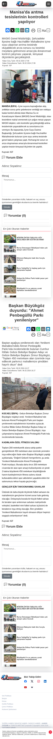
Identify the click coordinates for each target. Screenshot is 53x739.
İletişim (4, 698)
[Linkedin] (45, 681)
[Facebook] (25, 681)
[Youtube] (25, 687)
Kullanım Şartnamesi (9, 709)
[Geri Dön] (4, 4)
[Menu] (48, 4)
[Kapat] (50, 732)
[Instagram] (38, 681)
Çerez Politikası (7, 707)
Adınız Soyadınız (11, 166)
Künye (4, 701)
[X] (32, 681)
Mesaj (5, 175)
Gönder (7, 207)
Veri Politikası (6, 696)
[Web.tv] (32, 687)
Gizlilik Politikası (7, 704)
